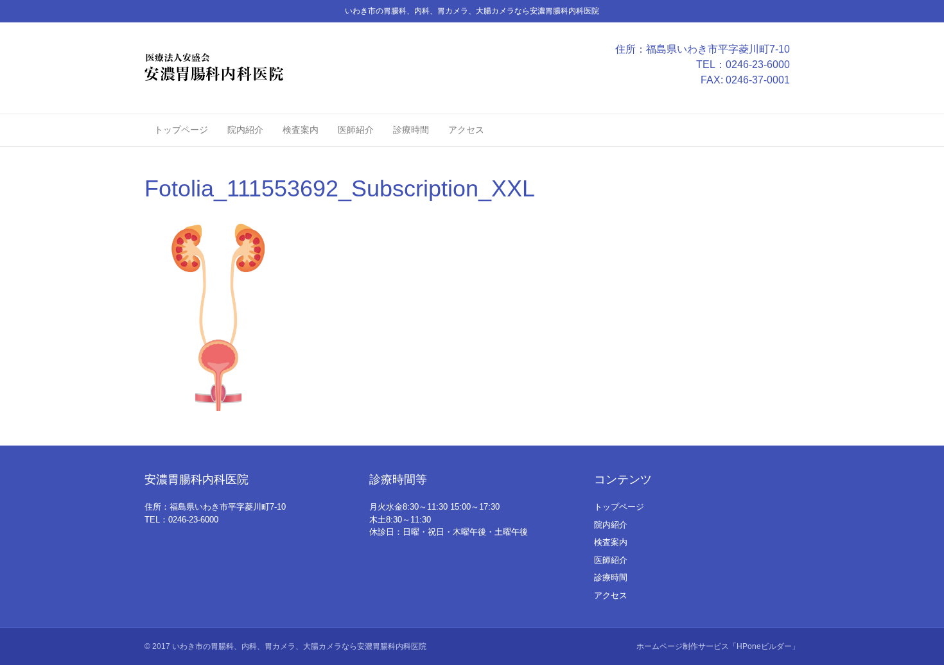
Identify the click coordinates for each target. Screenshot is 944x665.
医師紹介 (356, 130)
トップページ (181, 130)
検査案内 (301, 130)
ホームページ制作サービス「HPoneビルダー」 (718, 646)
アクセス (466, 130)
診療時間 (411, 130)
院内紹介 (245, 130)
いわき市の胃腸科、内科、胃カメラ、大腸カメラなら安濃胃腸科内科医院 (299, 646)
